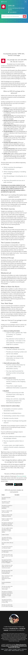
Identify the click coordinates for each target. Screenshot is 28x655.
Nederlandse (24, 649)
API (13, 647)
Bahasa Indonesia (15, 650)
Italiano (9, 650)
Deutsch (19, 649)
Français (6, 649)
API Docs (17, 647)
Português (14, 649)
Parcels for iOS (14, 628)
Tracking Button (14, 646)
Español (10, 649)
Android (24, 476)
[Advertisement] (14, 37)
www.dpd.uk (13, 12)
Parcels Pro (23, 644)
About (18, 644)
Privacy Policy (5, 646)
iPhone (18, 476)
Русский (22, 650)
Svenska (6, 650)
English (2, 649)
